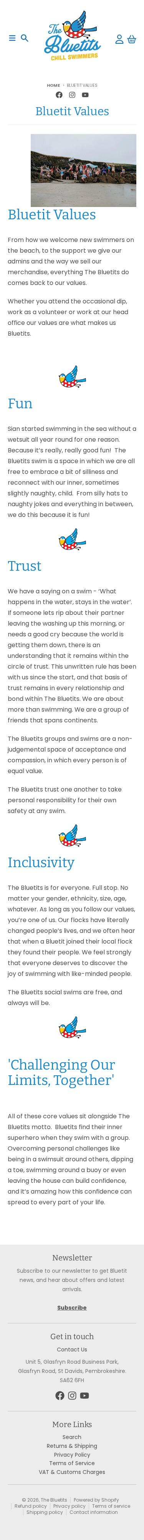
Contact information (94, 1512)
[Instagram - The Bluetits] (72, 95)
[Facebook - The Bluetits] (59, 95)
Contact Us (72, 1349)
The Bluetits (54, 1500)
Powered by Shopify (96, 1500)
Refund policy (31, 1506)
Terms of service (111, 1506)
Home (53, 85)
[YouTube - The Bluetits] (85, 95)
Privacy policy (69, 1506)
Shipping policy (44, 1512)
